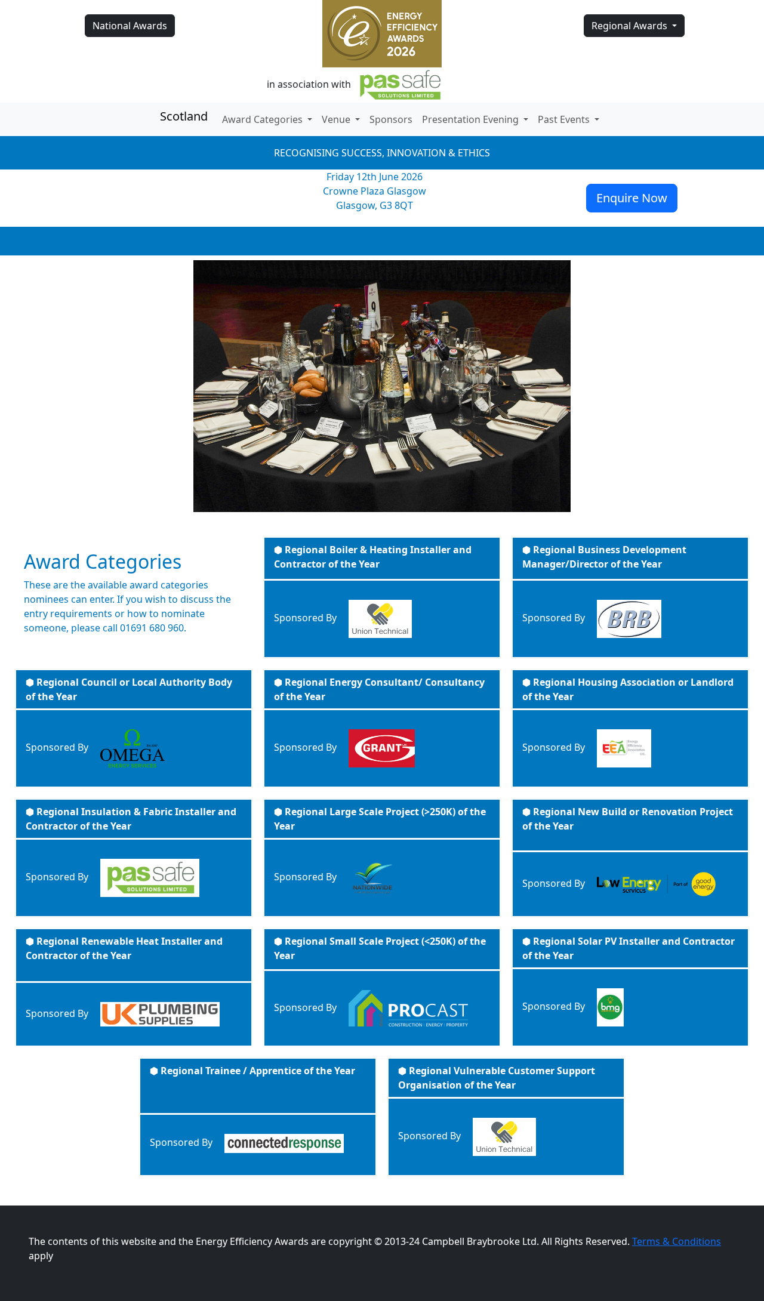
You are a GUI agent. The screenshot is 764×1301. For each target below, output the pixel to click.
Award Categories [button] (263, 119)
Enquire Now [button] (631, 198)
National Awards (130, 25)
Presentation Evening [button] (471, 119)
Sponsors (390, 119)
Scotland (184, 116)
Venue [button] (337, 119)
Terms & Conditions (676, 1241)
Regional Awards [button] (631, 25)
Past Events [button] (565, 119)
